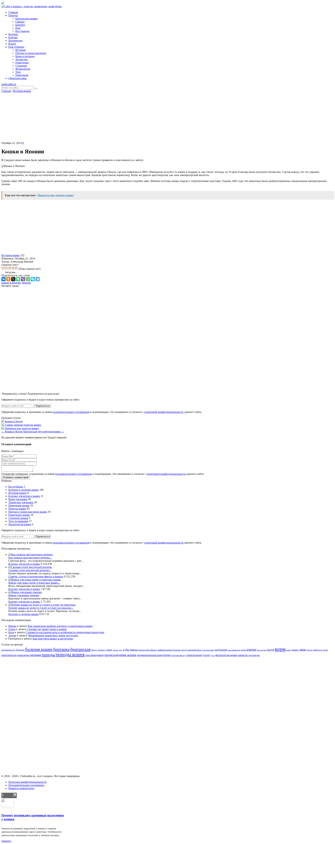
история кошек (208, 650)
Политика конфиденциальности (27, 781)
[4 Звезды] (13, 268)
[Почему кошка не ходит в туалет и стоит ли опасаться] (41, 604)
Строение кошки (18, 518)
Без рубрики (15, 486)
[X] (13, 279)
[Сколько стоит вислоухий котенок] (30, 567)
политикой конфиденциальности (164, 411)
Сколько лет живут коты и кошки (47, 629)
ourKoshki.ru (8, 84)
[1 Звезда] (3, 268)
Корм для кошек (17, 499)
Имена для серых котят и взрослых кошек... (34, 582)
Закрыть (6, 840)
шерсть (243, 655)
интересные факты (147, 650)
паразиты (23, 655)
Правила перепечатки (21, 788)
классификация (234, 650)
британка (61, 649)
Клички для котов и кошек (24, 496)
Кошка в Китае (12, 431)
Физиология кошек (19, 524)
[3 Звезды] (9, 268)
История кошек (22, 90)
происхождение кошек (120, 655)
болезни (20, 649)
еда (120, 650)
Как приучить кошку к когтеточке (53, 638)
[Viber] (23, 279)
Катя (11, 632)
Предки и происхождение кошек (27, 511)
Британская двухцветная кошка (43, 431)
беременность (8, 650)
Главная (6, 90)
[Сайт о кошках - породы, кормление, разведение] (31, 6)
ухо (213, 655)
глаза (109, 649)
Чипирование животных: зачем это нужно (53, 635)
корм (280, 649)
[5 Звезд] (16, 268)
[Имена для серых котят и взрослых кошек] (34, 579)
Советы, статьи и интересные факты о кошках (35, 576)
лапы (302, 649)
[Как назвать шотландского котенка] (30, 554)
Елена (12, 629)
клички (251, 649)
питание (35, 655)
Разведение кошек (19, 514)
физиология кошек (226, 655)
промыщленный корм (150, 655)
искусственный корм (191, 650)
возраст (101, 650)
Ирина (12, 626)
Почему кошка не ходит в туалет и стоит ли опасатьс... (40, 607)
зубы (126, 649)
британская (80, 649)
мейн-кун (317, 650)
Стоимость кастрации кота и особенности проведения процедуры (65, 632)
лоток (309, 650)
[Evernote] (18, 279)
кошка (288, 650)
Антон (12, 635)
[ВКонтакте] (3, 279)
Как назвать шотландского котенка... (30, 557)
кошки (295, 649)
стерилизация (194, 655)
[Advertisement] (167, 117)
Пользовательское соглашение (26, 785)
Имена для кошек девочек (23, 595)
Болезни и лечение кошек (23, 489)
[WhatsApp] (28, 279)
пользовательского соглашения (71, 411)
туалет (206, 655)
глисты (115, 650)
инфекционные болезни (168, 650)
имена (134, 649)
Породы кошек (17, 508)
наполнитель (9, 655)
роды (167, 655)
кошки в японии (11, 282)
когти (270, 649)
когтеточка (261, 650)
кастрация (221, 649)
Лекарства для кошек (20, 502)
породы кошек (70, 654)
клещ (243, 650)
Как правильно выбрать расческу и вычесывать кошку (60, 626)
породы (48, 654)
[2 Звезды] (6, 268)
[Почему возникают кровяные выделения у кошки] (7, 806)
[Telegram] (38, 279)
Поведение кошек (18, 505)
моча (325, 650)
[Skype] (33, 279)
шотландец (254, 655)
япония (26, 282)
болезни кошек (39, 649)
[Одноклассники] (8, 279)
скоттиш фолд (178, 655)
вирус (94, 650)
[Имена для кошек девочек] (25, 592)
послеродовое (94, 655)
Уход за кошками (18, 521)
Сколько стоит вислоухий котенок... (29, 570)
